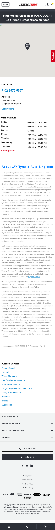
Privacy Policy (27, 476)
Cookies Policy (27, 484)
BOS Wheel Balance (11, 384)
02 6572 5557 (13, 90)
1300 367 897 (29, 448)
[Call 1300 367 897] (44, 4)
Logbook (5, 372)
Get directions (8, 108)
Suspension (7, 404)
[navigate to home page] (30, 4)
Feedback (53, 56)
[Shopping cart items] (45, 527)
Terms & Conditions (27, 480)
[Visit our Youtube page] (27, 465)
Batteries (6, 396)
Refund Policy (28, 488)
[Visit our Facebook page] (22, 465)
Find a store (29, 457)
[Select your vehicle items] (9, 527)
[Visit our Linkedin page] (32, 465)
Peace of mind (8, 368)
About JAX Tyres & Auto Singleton (27, 166)
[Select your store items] (27, 527)
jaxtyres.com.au (34, 277)
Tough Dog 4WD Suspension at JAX (18, 388)
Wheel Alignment (9, 376)
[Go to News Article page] (48, 4)
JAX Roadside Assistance (13, 380)
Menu (5, 4)
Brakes (5, 400)
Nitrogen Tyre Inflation (11, 392)
